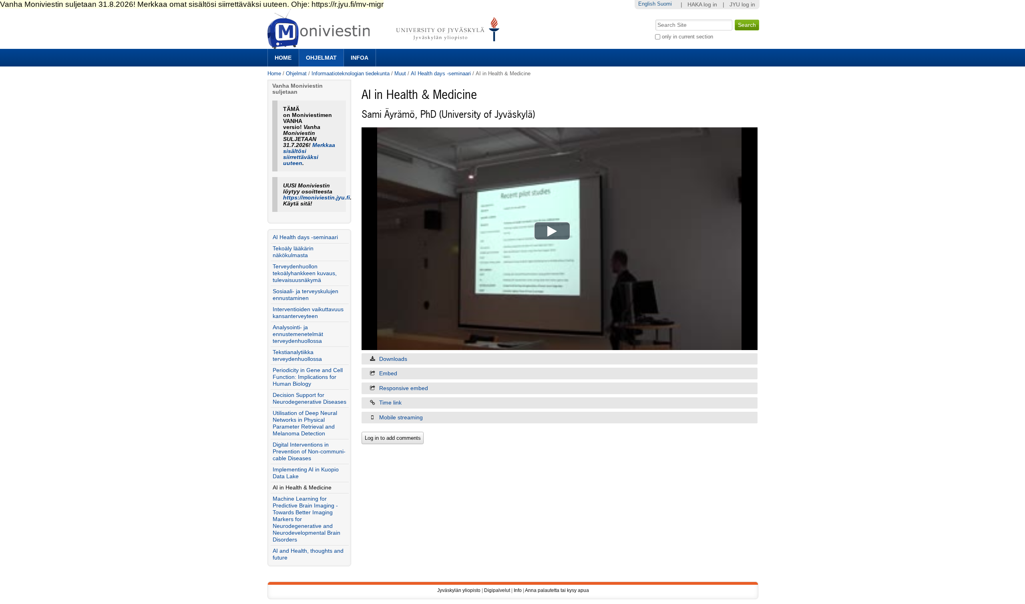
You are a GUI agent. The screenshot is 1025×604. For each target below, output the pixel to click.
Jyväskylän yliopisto (458, 590)
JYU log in (742, 5)
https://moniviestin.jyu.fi (316, 198)
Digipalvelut (497, 590)
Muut (400, 73)
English (646, 4)
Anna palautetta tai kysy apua (557, 590)
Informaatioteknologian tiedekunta (351, 73)
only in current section (687, 37)
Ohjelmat (321, 57)
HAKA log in (702, 5)
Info (518, 590)
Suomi (664, 4)
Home (283, 57)
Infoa (359, 57)
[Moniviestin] (385, 45)
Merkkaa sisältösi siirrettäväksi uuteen (309, 154)
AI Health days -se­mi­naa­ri (441, 73)
